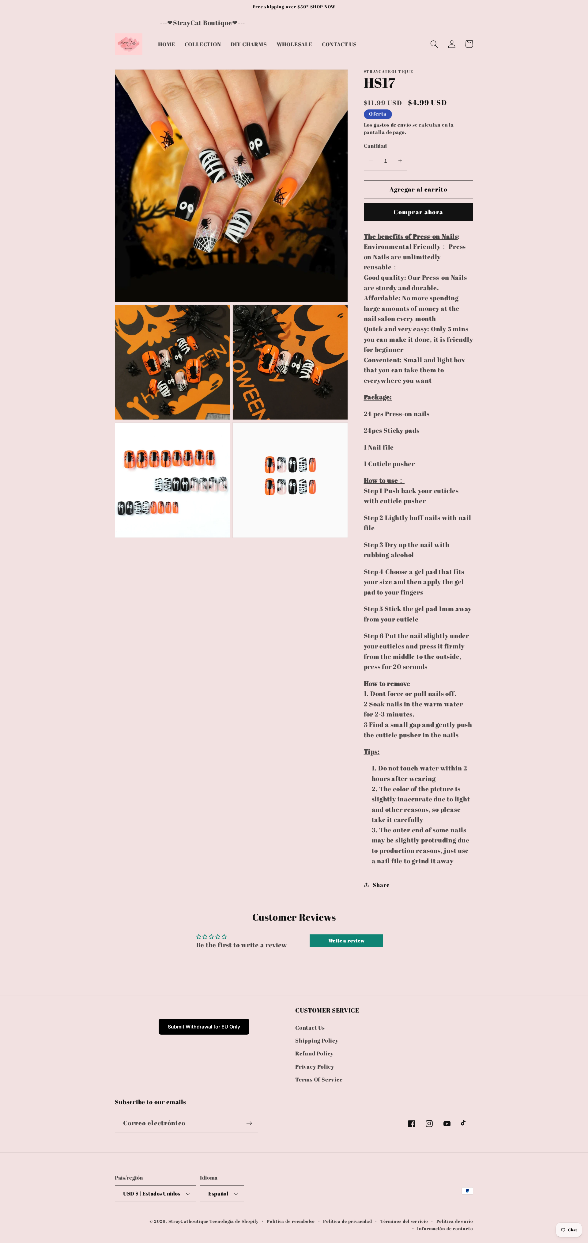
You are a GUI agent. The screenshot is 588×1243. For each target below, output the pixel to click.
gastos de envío (392, 124)
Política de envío (454, 1221)
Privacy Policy (314, 1066)
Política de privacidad (347, 1221)
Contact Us (310, 1027)
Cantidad (375, 145)
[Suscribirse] (249, 1123)
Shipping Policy (317, 1040)
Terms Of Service (318, 1079)
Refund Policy (314, 1053)
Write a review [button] (346, 940)
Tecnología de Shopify (233, 1221)
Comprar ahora (418, 212)
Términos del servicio (404, 1221)
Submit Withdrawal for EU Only (204, 1027)
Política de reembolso (291, 1221)
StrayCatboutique (188, 1221)
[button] (434, 44)
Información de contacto (445, 1228)
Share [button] (381, 884)
